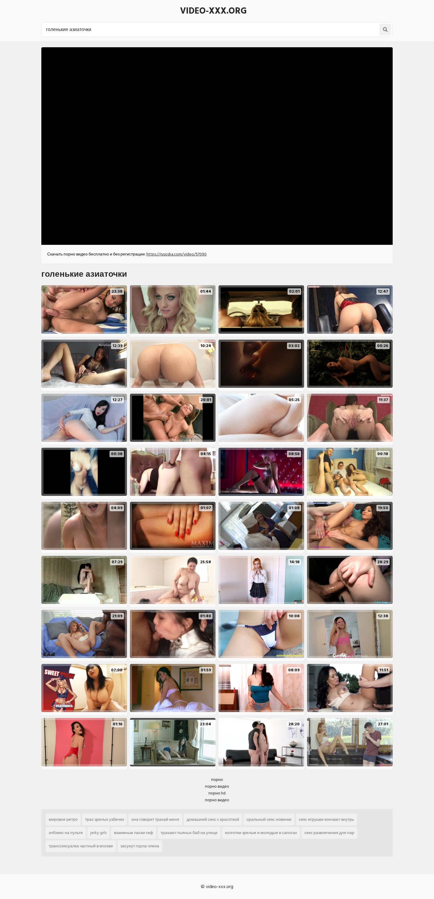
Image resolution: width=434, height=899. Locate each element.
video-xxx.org (213, 11)
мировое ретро (63, 819)
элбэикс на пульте (66, 832)
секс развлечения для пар (329, 832)
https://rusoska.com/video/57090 (176, 254)
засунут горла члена (139, 846)
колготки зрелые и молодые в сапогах (261, 832)
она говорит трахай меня (155, 819)
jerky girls (98, 832)
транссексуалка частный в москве (81, 846)
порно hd (217, 793)
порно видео (217, 786)
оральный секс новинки (269, 819)
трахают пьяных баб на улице (189, 832)
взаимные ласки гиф (133, 832)
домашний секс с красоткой (213, 819)
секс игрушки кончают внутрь (326, 819)
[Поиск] (385, 29)
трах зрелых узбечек (104, 819)
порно (217, 779)
